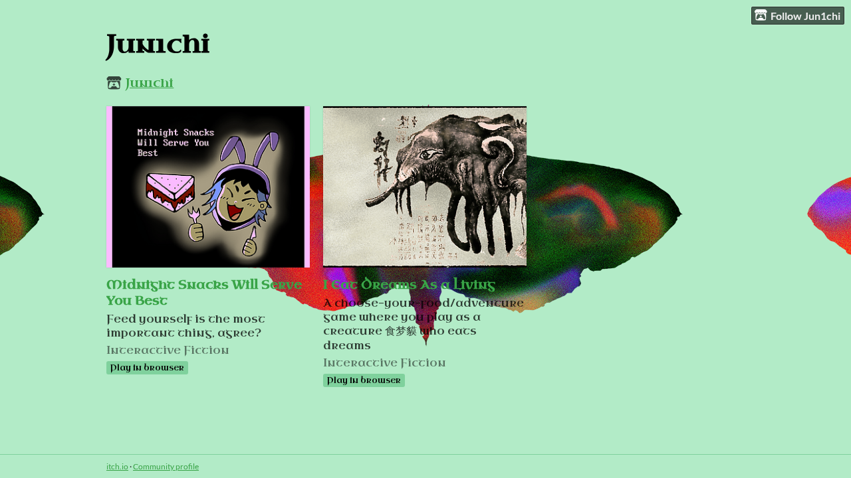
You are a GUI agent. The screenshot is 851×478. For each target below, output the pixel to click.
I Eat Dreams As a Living (409, 285)
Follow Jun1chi (805, 15)
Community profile (166, 466)
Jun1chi (150, 83)
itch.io (117, 466)
